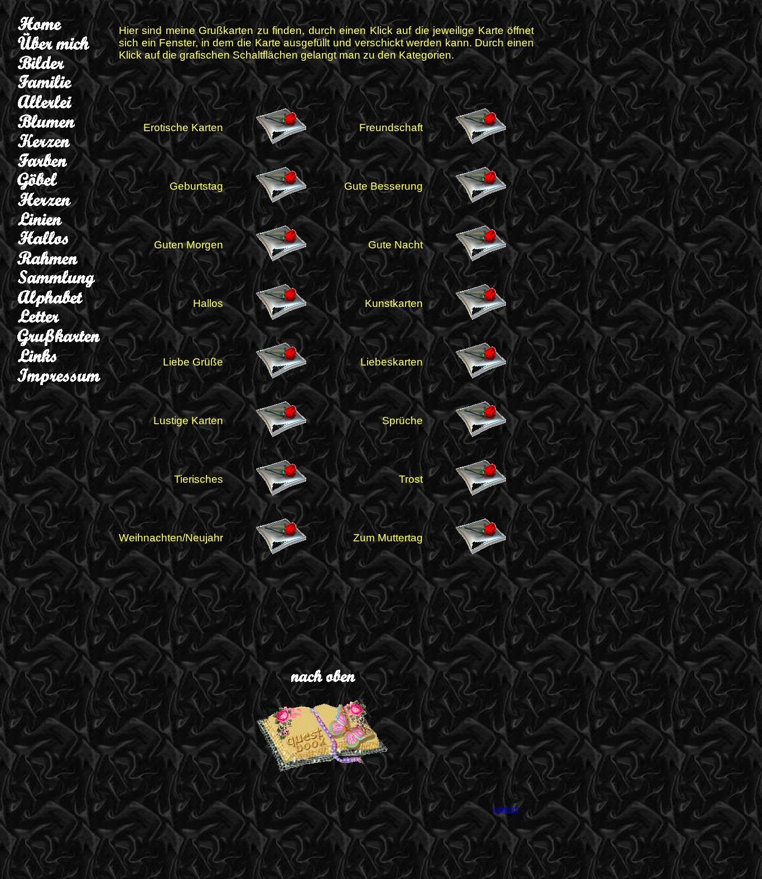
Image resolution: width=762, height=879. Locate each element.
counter (506, 809)
